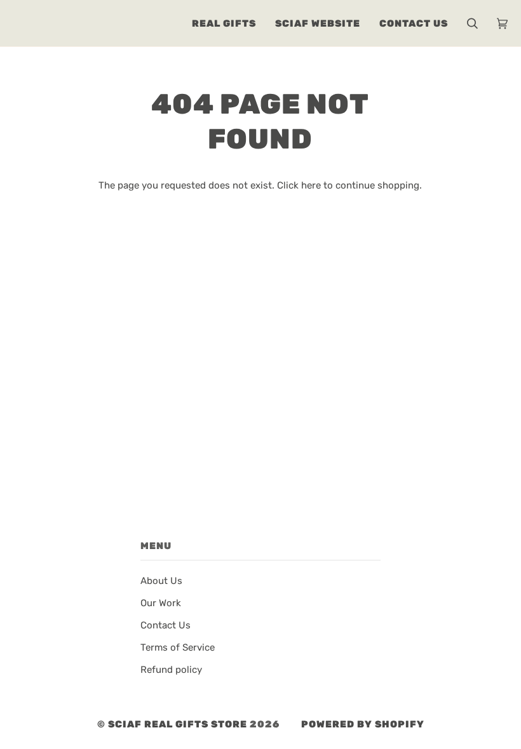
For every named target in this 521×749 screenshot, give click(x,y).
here (311, 185)
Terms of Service (177, 647)
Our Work (160, 603)
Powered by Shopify (362, 724)
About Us (161, 581)
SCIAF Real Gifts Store (177, 724)
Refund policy (171, 669)
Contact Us (165, 625)
